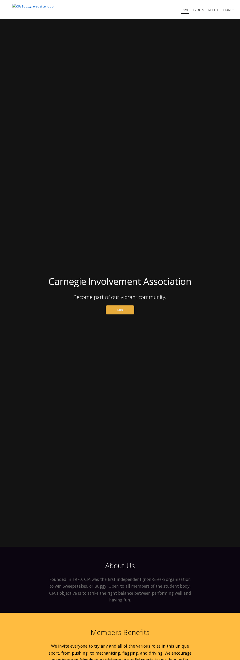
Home (185, 10)
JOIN (120, 310)
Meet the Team (219, 10)
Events (198, 10)
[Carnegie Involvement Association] (33, 9)
